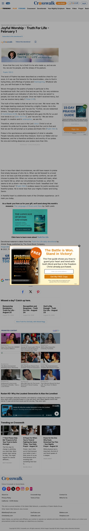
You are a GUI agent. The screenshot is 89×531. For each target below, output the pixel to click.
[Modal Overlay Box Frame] (44, 265)
